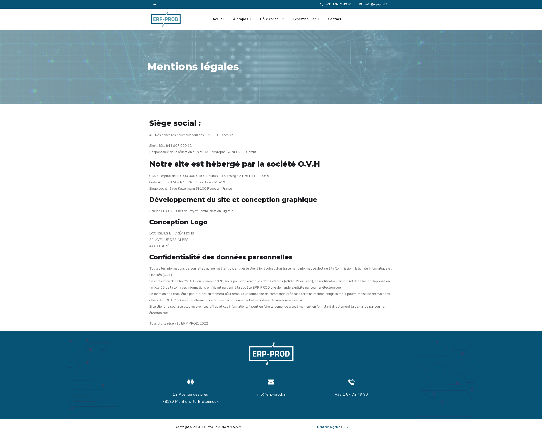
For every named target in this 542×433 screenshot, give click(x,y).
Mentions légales (328, 427)
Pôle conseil (270, 19)
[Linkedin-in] (154, 4)
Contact (334, 19)
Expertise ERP (304, 19)
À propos (240, 19)
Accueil (219, 19)
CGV (346, 427)
